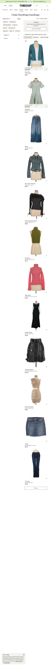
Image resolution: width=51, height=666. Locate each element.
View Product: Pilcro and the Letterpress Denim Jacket (36, 169)
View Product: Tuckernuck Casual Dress (36, 95)
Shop (5, 5)
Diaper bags (12, 21)
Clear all (18, 18)
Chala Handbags (6, 24)
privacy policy (7, 662)
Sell (11, 5)
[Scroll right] (46, 37)
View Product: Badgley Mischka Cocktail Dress (36, 318)
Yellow (4, 28)
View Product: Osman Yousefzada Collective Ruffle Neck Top (36, 206)
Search (36, 5)
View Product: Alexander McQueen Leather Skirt (36, 355)
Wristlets (5, 21)
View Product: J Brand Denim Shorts (36, 430)
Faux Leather (11, 28)
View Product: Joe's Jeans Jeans (36, 467)
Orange (14, 24)
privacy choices (19, 661)
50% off (17, 31)
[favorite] (46, 69)
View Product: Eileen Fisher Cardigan (36, 58)
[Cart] (47, 9)
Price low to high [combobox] (43, 18)
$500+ (11, 31)
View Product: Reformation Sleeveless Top (36, 244)
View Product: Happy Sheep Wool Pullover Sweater (36, 281)
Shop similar (27, 69)
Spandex (5, 31)
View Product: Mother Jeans (36, 132)
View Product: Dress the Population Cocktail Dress (36, 392)
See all (36, 488)
